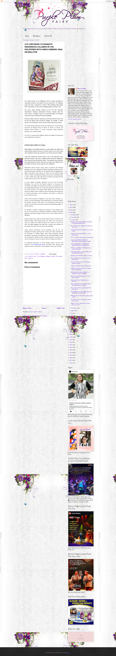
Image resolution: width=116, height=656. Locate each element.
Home (27, 36)
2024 (71, 210)
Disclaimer (36, 36)
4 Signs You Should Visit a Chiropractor (81, 266)
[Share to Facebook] (54, 254)
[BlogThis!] (51, 254)
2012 (71, 357)
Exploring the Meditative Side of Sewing (81, 255)
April (72, 321)
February (73, 326)
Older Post (61, 308)
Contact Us (48, 36)
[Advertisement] (78, 49)
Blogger (68, 652)
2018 (71, 342)
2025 (71, 207)
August (73, 310)
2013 (71, 355)
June (72, 315)
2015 (71, 350)
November (74, 217)
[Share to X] (52, 254)
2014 (71, 352)
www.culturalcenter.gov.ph (38, 244)
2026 (71, 204)
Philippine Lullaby (50, 256)
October (73, 220)
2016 (71, 347)
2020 (71, 337)
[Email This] (49, 254)
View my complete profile (74, 119)
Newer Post (27, 308)
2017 (71, 345)
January (73, 328)
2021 (71, 334)
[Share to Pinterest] (55, 254)
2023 (71, 212)
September (74, 308)
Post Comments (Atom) (36, 311)
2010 (71, 363)
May (72, 318)
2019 (71, 339)
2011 (71, 360)
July (72, 313)
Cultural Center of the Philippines (37, 256)
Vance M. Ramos (81, 88)
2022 (71, 332)
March (73, 323)
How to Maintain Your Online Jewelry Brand (82, 237)
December (74, 214)
